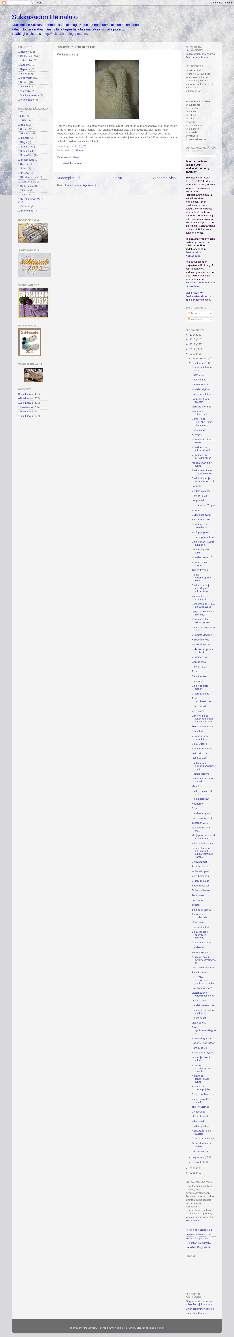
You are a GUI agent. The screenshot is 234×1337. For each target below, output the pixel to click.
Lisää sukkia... (200, 1000)
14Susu (22, 194)
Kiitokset (196, 434)
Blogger (159, 1327)
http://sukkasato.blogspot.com (65, 34)
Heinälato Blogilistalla (198, 1247)
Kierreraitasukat (201, 644)
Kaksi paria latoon (202, 394)
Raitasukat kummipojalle (201, 1088)
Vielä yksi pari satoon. (200, 687)
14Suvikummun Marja (31, 199)
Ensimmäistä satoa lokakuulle (203, 1011)
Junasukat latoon (202, 942)
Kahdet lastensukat (203, 1005)
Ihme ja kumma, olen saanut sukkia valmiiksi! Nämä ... (202, 852)
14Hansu (23, 137)
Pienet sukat (199, 1018)
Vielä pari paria (200, 532)
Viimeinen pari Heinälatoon (200, 526)
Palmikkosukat (200, 972)
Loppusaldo (198, 500)
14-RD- (22, 120)
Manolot (196, 786)
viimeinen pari (200, 384)
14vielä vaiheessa (28, 95)
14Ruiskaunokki (27, 177)
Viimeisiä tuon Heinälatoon (200, 737)
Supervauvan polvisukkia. (200, 916)
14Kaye (22, 142)
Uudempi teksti (68, 178)
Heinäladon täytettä (203, 1052)
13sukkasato (25, 416)
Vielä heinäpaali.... (202, 876)
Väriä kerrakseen (202, 952)
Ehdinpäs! (197, 681)
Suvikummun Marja (197, 57)
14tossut (23, 82)
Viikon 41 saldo (200, 881)
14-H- (21, 116)
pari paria (197, 900)
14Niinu (22, 168)
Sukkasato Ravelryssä (198, 1234)
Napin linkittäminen (196, 1313)
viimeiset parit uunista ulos (200, 597)
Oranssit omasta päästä (201, 1145)
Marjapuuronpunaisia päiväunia (203, 837)
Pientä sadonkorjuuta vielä (201, 577)
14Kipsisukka (25, 146)
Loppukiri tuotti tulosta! (200, 400)
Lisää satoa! (199, 758)
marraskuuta (200, 358)
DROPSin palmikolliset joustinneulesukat (203, 980)
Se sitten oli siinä (201, 519)
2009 (193, 1168)
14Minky (23, 164)
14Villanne (24, 206)
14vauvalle (24, 91)
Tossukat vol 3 (200, 823)
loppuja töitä (199, 662)
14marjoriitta (25, 210)
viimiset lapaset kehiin (201, 551)
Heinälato (191, 282)
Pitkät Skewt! (199, 706)
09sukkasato (25, 398)
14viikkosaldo (26, 99)
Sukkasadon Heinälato (45, 17)
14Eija (21, 124)
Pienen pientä (200, 866)
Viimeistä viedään (202, 635)
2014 (193, 334)
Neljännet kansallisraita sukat (201, 1078)
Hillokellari (205, 282)
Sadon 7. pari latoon (203, 1043)
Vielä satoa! (198, 711)
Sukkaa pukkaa (201, 1126)
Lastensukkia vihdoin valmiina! (203, 994)
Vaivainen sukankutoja (200, 413)
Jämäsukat (198, 922)
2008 (193, 1172)
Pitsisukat (197, 731)
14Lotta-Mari (25, 155)
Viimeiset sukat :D (202, 557)
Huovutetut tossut (202, 748)
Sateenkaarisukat (202, 818)
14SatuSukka (26, 186)
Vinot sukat (198, 1111)
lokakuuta (198, 363)
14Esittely (23, 51)
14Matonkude (26, 159)
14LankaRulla (26, 151)
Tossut (195, 904)
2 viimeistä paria (201, 514)
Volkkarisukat (199, 753)
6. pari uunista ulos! (203, 1094)
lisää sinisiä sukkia (202, 843)
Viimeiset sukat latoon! (200, 563)
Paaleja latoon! (200, 773)
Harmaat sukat (200, 927)
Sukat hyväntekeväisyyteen (204, 1030)
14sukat (22, 73)
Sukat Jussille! (200, 743)
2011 (193, 349)
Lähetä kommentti (71, 163)
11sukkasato (25, 407)
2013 (193, 339)
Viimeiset (197, 510)
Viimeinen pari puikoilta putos (201, 456)
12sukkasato (25, 411)
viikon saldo (198, 1121)
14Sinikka (23, 190)
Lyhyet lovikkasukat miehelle (203, 613)
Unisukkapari (199, 861)
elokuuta (198, 1162)
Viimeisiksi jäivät (201, 389)
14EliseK (23, 129)
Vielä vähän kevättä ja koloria (203, 543)
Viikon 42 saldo (200, 693)
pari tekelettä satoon (203, 967)
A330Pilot (129, 1327)
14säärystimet (26, 77)
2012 (193, 344)
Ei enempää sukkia (203, 537)
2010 (193, 354)
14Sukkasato (25, 56)
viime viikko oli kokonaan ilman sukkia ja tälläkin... (204, 718)
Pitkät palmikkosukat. (202, 700)
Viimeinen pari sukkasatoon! (201, 449)
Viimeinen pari (200, 657)
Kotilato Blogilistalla (197, 1238)
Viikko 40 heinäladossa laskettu (201, 1068)
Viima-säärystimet (202, 1038)
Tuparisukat (198, 895)
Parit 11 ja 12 (199, 1047)
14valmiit (23, 86)
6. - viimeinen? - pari (204, 505)
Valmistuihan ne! (201, 406)
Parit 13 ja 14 (199, 666)
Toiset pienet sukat (203, 726)
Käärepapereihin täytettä (201, 1132)
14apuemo (24, 65)
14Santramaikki (27, 181)
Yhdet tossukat (200, 885)
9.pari (195, 671)
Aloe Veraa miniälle (203, 1138)
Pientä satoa (199, 676)
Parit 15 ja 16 (199, 495)
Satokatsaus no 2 (202, 988)
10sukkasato (77, 150)
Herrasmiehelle (200, 639)
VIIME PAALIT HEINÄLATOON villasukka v (202, 422)
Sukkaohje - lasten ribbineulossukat (202, 472)
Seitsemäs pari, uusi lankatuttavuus (203, 605)
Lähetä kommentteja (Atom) (80, 185)
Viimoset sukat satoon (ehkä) (201, 621)
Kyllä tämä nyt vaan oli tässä (203, 651)
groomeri (200, 242)
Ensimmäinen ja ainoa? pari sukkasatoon (201, 588)
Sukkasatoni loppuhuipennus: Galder (203, 766)
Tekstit (194, 313)
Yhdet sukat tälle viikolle (201, 1100)
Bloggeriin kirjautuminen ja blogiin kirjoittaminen (199, 1303)
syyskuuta (199, 1157)
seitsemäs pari (200, 871)
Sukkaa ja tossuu (202, 909)
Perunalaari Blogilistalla (199, 1229)
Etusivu (116, 178)
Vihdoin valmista (201, 491)
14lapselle (24, 69)
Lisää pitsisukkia (201, 1116)
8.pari (195, 808)
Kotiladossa (192, 1220)
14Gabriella (25, 133)
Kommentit (196, 319)
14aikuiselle (25, 60)
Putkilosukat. (199, 379)
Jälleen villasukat (201, 890)
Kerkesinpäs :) (200, 430)
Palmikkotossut (200, 798)
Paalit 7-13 (198, 375)
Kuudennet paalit (201, 813)
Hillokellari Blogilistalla (198, 1243)
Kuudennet (198, 803)
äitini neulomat (200, 1106)
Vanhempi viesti (164, 178)
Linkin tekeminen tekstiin (200, 1308)
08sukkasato (25, 394)
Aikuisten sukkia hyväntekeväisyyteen (204, 960)
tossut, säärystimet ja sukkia (203, 780)
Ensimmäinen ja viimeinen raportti (203, 480)
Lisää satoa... (199, 1022)
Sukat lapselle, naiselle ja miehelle (200, 934)
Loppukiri (197, 486)
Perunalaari (193, 286)
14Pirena (23, 173)
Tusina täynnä (200, 570)
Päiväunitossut (200, 1151)
